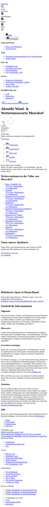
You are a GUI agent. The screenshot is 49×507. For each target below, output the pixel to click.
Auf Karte (5, 139)
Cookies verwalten (12, 86)
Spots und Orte (10, 49)
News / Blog (10, 84)
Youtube (33, 494)
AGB (7, 94)
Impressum (9, 98)
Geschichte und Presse (13, 68)
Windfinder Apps (11, 66)
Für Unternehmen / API (13, 72)
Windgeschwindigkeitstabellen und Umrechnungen (23, 56)
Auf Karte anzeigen (11, 103)
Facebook (24, 103)
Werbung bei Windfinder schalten (17, 82)
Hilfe (10, 35)
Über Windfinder (11, 70)
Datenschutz (9, 96)
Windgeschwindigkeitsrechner (11, 405)
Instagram (33, 492)
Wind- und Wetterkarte (13, 47)
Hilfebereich (36, 372)
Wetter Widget (10, 58)
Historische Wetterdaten (14, 80)
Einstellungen (13, 39)
